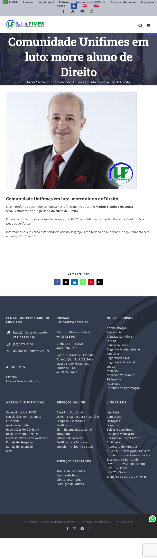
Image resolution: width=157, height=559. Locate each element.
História (11, 377)
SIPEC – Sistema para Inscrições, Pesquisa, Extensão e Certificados (78, 421)
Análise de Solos (67, 475)
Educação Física (117, 345)
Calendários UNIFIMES (21, 412)
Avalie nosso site (17, 425)
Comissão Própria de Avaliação (27, 438)
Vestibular (114, 412)
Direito (111, 341)
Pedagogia (114, 379)
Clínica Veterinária (69, 480)
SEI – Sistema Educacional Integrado (74, 432)
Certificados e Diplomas (72, 442)
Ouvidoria (13, 421)
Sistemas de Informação (123, 388)
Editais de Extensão (19, 447)
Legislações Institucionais (23, 417)
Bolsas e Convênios (120, 429)
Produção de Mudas (70, 484)
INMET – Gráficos (118, 472)
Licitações (113, 421)
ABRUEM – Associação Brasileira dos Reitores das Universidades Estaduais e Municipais (128, 455)
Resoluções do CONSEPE (22, 434)
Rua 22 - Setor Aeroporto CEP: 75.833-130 (30, 334)
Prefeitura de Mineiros (122, 447)
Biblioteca (113, 442)
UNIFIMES (32, 521)
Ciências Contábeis (120, 336)
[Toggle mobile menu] (149, 25)
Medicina (113, 371)
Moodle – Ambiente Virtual (74, 447)
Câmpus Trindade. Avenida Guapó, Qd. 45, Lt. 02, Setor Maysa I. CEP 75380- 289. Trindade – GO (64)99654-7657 (75, 363)
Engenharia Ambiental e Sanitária (123, 351)
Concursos (114, 417)
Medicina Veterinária (121, 375)
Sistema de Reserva (69, 438)
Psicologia (113, 384)
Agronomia (114, 332)
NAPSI (10, 451)
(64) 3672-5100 (23, 344)
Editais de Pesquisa (19, 442)
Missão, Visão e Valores (22, 381)
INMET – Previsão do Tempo (126, 464)
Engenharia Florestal (121, 362)
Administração (117, 328)
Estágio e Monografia (121, 434)
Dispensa (113, 425)
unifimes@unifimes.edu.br (31, 351)
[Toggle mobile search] (140, 25)
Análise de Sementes (70, 471)
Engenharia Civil (118, 358)
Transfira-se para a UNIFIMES (127, 476)
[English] (97, 5)
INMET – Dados (117, 468)
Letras (111, 366)
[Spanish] (85, 5)
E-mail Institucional (69, 412)
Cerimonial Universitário (123, 438)
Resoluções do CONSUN (22, 429)
